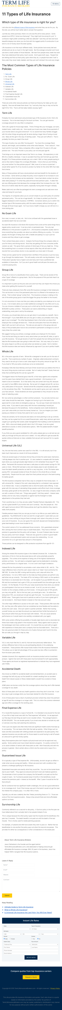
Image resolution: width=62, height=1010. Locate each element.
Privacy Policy (55, 988)
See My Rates (31, 957)
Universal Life (9, 84)
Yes (34, 939)
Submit (7, 895)
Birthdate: (6, 931)
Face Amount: (34, 941)
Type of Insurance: (36, 926)
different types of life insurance (24, 27)
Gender (5, 936)
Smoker (33, 936)
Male (6, 939)
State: (5, 926)
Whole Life (8, 81)
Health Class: (7, 941)
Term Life (8, 74)
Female (13, 939)
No (39, 939)
